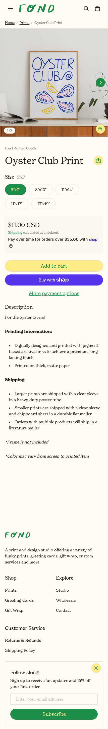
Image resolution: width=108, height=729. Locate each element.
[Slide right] (100, 82)
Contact (63, 610)
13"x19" (43, 203)
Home (10, 23)
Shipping (15, 232)
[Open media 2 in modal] (54, 82)
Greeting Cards (19, 600)
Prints (24, 23)
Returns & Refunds (23, 640)
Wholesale (66, 600)
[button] (86, 8)
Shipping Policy (20, 650)
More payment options (54, 293)
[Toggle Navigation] (10, 8)
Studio (62, 590)
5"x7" (15, 189)
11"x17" (16, 203)
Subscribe (54, 714)
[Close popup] (96, 668)
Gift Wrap (14, 610)
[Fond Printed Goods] (36, 8)
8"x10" (40, 189)
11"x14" (67, 189)
